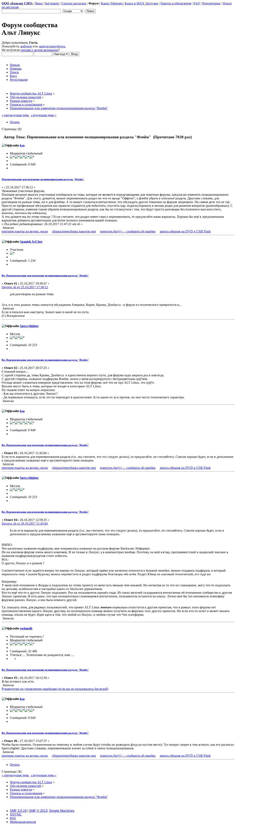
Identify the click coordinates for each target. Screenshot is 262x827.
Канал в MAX (135, 3)
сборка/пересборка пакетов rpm (74, 231)
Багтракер (52, 3)
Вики (39, 3)
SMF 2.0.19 (18, 810)
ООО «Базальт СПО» (17, 3)
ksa (22, 145)
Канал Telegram (112, 3)
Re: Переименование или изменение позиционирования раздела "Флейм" (45, 275)
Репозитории (211, 3)
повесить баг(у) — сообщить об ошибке (128, 231)
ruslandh (26, 628)
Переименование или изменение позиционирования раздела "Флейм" (43, 179)
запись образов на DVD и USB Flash (185, 231)
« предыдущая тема (15, 115)
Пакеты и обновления (175, 3)
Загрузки (152, 3)
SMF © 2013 (38, 810)
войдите (26, 46)
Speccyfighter (29, 326)
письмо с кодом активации (39, 50)
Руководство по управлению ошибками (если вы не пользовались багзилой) (55, 689)
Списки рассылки (73, 3)
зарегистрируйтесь (52, 46)
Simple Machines (61, 810)
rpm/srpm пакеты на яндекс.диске (25, 231)
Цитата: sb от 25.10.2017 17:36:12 (25, 287)
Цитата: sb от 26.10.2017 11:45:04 (25, 523)
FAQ (196, 3)
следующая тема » (43, 115)
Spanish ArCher (31, 241)
